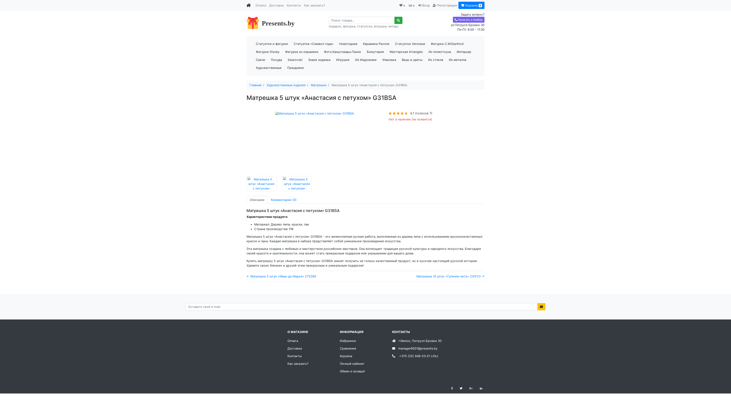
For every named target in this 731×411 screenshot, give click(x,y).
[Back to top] (722, 393)
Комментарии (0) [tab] (284, 200)
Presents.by (278, 23)
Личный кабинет (352, 364)
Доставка (276, 5)
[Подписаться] (541, 306)
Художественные (269, 68)
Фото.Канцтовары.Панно (342, 52)
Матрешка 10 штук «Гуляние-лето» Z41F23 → (450, 276)
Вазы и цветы (412, 60)
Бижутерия (375, 52)
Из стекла (435, 60)
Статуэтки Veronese (410, 44)
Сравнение (348, 348)
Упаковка (389, 60)
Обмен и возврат (352, 371)
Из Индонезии (366, 60)
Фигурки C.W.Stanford (447, 44)
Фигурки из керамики (301, 52)
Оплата (260, 5)
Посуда (276, 60)
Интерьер (464, 52)
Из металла (457, 60)
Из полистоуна (440, 52)
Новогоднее (348, 44)
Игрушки (343, 60)
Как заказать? (314, 5)
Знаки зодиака (319, 60)
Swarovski (295, 60)
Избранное (348, 341)
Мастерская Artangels (406, 52)
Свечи (260, 60)
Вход (426, 5)
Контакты (294, 5)
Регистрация (447, 5)
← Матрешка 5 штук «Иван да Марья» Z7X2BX (281, 276)
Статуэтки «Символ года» (314, 44)
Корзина (472, 5)
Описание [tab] (257, 200)
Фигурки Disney (267, 52)
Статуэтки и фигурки (272, 44)
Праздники (295, 68)
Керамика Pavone (376, 44)
